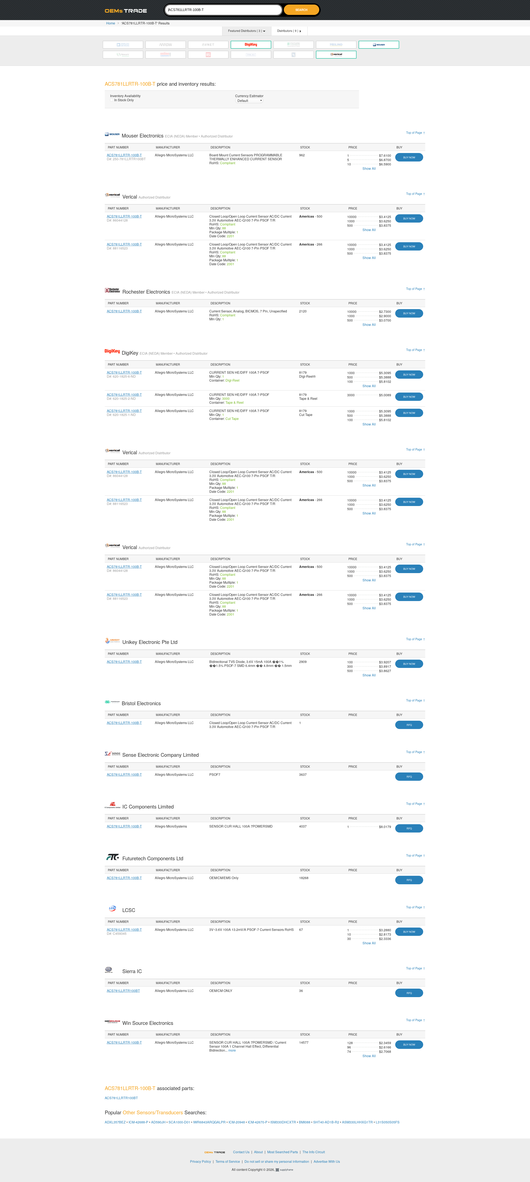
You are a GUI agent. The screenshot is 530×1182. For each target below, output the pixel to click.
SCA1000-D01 (179, 1122)
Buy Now (409, 157)
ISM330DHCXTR (283, 1122)
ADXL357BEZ (115, 1122)
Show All (369, 168)
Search (301, 10)
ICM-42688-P (138, 1122)
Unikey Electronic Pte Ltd (150, 641)
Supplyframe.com (287, 1170)
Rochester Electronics (180, 291)
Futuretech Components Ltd (153, 858)
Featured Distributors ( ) (245, 31)
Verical (146, 196)
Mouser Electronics (177, 135)
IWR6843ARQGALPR (209, 1122)
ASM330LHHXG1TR (357, 1122)
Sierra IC (132, 971)
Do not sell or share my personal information (277, 1161)
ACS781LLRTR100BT (123, 990)
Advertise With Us (327, 1161)
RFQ (409, 725)
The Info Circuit (313, 1151)
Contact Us (241, 1151)
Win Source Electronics (148, 1022)
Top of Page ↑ (415, 132)
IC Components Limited (148, 806)
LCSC (129, 909)
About (258, 1151)
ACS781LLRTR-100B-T (124, 155)
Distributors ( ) (288, 31)
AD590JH (158, 1122)
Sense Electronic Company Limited (161, 754)
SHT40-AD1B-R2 (326, 1122)
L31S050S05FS (388, 1122)
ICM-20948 (237, 1122)
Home (110, 23)
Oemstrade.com (127, 10)
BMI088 (304, 1122)
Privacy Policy (200, 1161)
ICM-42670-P (257, 1122)
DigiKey (164, 352)
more (232, 1050)
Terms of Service (228, 1161)
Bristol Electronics (142, 703)
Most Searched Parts (282, 1151)
